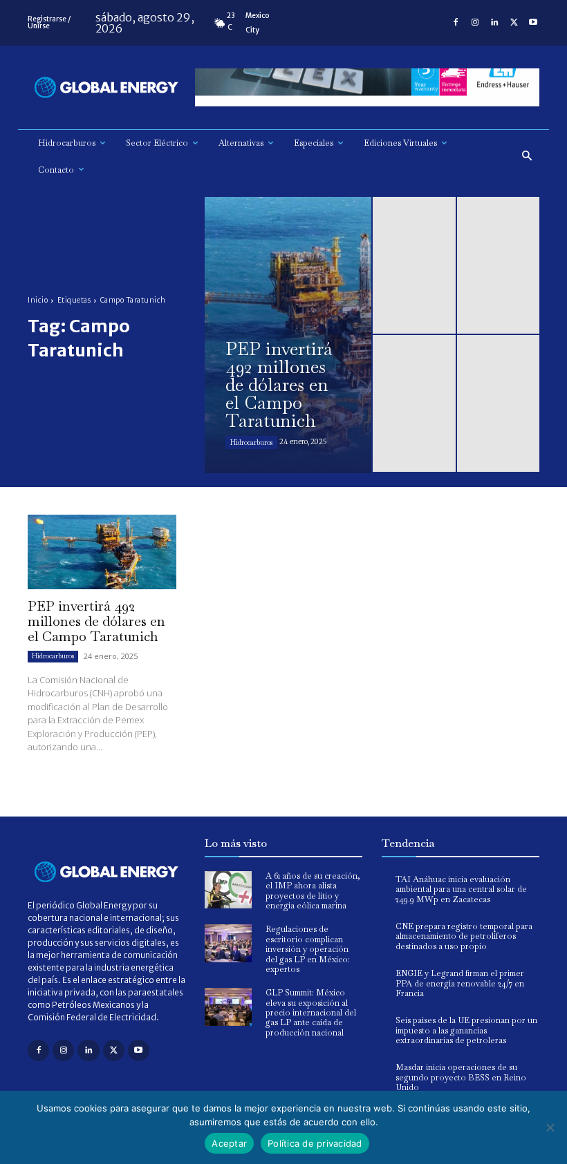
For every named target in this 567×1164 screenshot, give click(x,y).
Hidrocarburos (251, 442)
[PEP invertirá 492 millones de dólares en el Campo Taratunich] (288, 335)
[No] (550, 1127)
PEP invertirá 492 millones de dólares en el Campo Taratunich (96, 621)
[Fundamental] (367, 87)
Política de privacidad (315, 1143)
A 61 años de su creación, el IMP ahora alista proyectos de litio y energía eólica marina (313, 890)
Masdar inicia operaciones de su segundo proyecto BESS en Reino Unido (461, 1077)
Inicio (38, 300)
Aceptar (229, 1143)
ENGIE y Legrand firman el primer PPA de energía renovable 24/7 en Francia (460, 983)
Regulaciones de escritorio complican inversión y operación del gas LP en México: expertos (308, 949)
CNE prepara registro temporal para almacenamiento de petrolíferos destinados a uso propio (464, 936)
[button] (527, 156)
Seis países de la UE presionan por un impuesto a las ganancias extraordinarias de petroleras (466, 1030)
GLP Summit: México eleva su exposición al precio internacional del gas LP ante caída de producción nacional (311, 1012)
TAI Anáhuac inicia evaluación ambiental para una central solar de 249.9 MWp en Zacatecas (461, 889)
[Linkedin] (494, 23)
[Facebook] (455, 23)
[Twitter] (514, 23)
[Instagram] (475, 23)
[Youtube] (533, 23)
